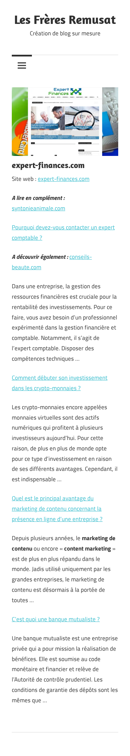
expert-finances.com (63, 178)
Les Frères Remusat (65, 19)
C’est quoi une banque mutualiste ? (56, 619)
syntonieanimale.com (38, 208)
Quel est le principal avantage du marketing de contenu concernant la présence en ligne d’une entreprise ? (57, 509)
